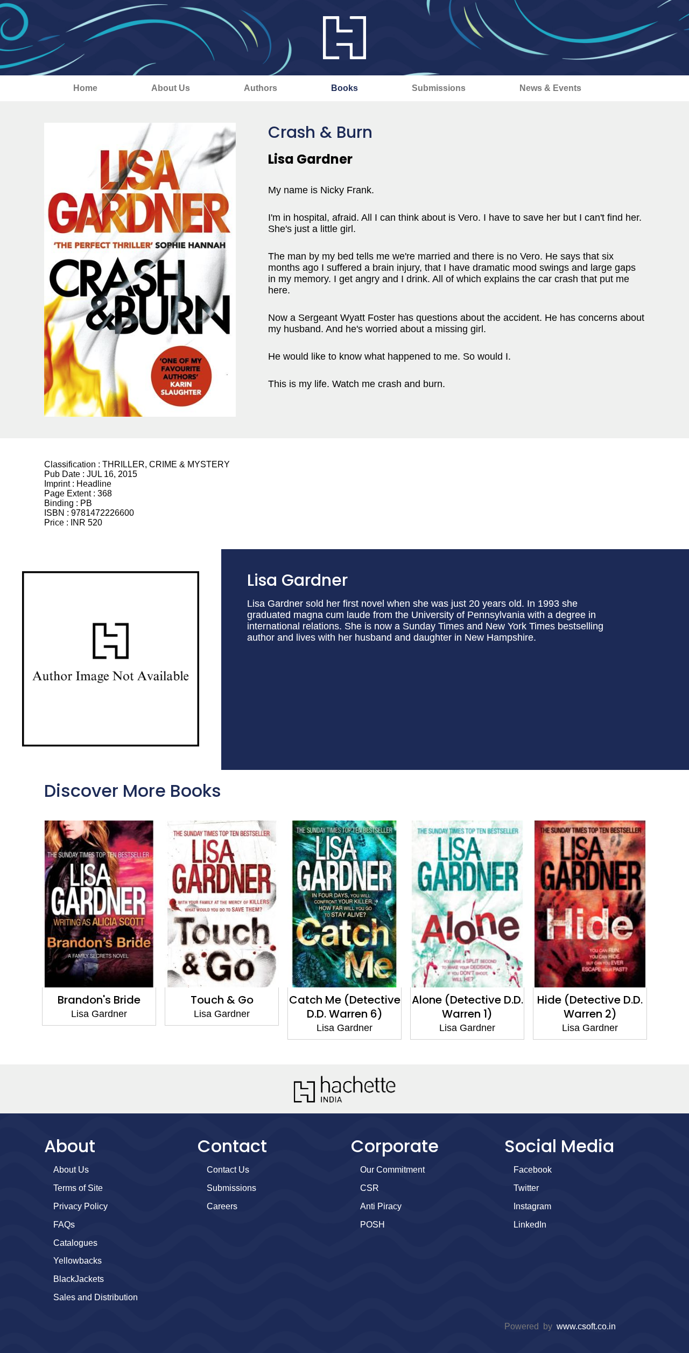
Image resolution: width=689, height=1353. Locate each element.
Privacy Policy (80, 1206)
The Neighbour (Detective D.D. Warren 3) (590, 1014)
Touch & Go (99, 1000)
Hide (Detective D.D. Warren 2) (467, 1007)
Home (85, 88)
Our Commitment (392, 1169)
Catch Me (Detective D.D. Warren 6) (222, 1007)
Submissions (439, 88)
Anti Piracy (381, 1206)
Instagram (532, 1206)
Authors (260, 88)
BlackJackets (78, 1279)
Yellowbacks (77, 1260)
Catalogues (75, 1242)
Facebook (533, 1169)
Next (665, 937)
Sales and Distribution (95, 1297)
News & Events (550, 88)
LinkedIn (530, 1224)
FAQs (64, 1224)
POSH (372, 1224)
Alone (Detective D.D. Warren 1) (344, 1007)
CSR (369, 1188)
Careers (222, 1206)
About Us (170, 88)
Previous (24, 937)
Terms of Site (78, 1188)
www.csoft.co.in (586, 1326)
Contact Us (228, 1169)
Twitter (526, 1188)
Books (344, 88)
